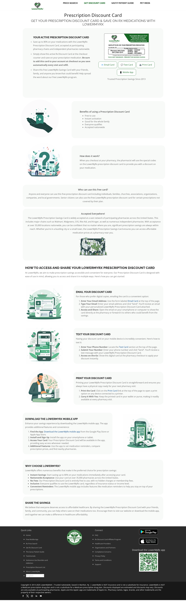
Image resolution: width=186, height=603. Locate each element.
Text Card (123, 347)
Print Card (112, 390)
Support (98, 564)
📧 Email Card (107, 64)
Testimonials (30, 556)
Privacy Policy (100, 556)
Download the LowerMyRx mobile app (62, 431)
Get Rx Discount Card (34, 547)
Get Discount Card (94, 3)
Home (28, 535)
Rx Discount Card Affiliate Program (108, 539)
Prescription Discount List (35, 567)
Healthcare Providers (103, 543)
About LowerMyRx (33, 571)
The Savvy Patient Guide (35, 552)
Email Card (133, 301)
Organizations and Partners (105, 547)
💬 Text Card (127, 64)
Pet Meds (145, 3)
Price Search (70, 3)
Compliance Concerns (103, 552)
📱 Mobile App (126, 72)
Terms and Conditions (103, 560)
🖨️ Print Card (145, 64)
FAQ (96, 535)
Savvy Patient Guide (122, 3)
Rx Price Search (31, 543)
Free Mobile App (32, 539)
